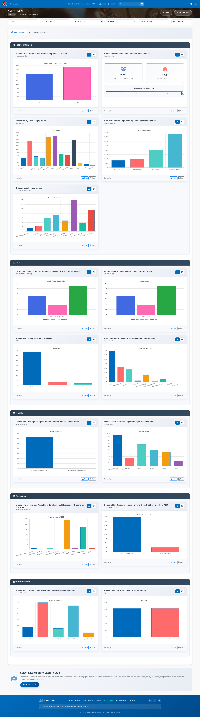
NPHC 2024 (14, 4)
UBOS (131, 700)
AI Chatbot (109, 700)
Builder (103, 4)
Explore (87, 4)
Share (166, 13)
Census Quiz (122, 700)
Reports (112, 4)
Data (93, 111)
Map (95, 4)
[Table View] (93, 55)
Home (80, 4)
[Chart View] (89, 55)
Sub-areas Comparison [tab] (39, 32)
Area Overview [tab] (19, 32)
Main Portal (72, 4)
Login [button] (194, 4)
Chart (86, 111)
